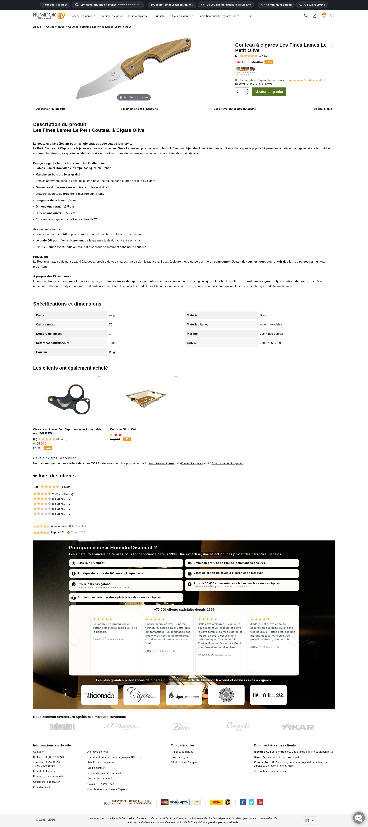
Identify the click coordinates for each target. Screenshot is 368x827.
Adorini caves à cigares (227, 463)
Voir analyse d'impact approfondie (218, 822)
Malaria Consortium (123, 818)
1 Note (263, 55)
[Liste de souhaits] (332, 17)
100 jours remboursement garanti (172, 4)
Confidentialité (41, 787)
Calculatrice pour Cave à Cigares (107, 789)
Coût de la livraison (44, 771)
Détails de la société (99, 778)
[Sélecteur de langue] (310, 820)
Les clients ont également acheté (235, 108)
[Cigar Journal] (141, 695)
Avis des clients (322, 108)
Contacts (38, 751)
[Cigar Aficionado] (99, 695)
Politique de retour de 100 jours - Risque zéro (110, 573)
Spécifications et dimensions (139, 108)
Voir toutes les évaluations (270, 771)
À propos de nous (97, 751)
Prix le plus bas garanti (94, 584)
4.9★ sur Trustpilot (55, 4)
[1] (241, 56)
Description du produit (50, 108)
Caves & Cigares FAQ (100, 784)
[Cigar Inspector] (184, 695)
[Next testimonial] (293, 640)
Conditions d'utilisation (46, 781)
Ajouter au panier (269, 92)
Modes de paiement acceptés (105, 773)
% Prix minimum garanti (276, 4)
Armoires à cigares (161, 463)
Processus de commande (48, 776)
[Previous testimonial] (74, 640)
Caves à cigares (192, 463)
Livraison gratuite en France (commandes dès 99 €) (230, 562)
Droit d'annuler (96, 767)
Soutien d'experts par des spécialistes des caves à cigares (119, 597)
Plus (249, 16)
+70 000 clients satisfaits (228, 4)
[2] (245, 56)
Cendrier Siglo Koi (123, 429)
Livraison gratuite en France (111, 4)
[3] (248, 56)
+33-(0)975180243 (314, 4)
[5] (256, 56)
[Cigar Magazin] (226, 695)
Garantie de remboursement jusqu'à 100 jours (114, 757)
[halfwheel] (268, 695)
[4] (252, 56)
